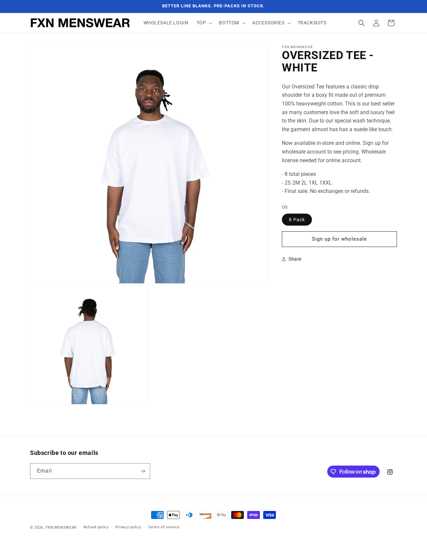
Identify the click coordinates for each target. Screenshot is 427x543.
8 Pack (297, 219)
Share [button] (295, 259)
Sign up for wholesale (339, 239)
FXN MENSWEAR (61, 527)
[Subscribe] (142, 471)
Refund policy (96, 527)
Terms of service (163, 527)
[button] (203, 23)
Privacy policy (128, 527)
